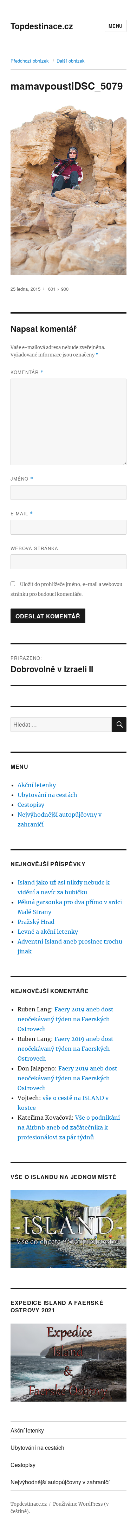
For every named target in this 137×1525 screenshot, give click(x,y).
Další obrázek (71, 60)
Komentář (27, 372)
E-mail (22, 513)
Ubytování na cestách (47, 794)
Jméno (22, 478)
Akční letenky (37, 785)
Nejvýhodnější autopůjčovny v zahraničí (60, 1482)
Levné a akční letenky (48, 931)
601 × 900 (58, 288)
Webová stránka (34, 548)
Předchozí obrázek (30, 60)
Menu (116, 25)
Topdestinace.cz (42, 26)
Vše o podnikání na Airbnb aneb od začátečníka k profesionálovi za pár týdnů (69, 1127)
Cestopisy (31, 804)
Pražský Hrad (36, 921)
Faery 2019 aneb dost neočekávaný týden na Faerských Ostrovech (65, 1019)
